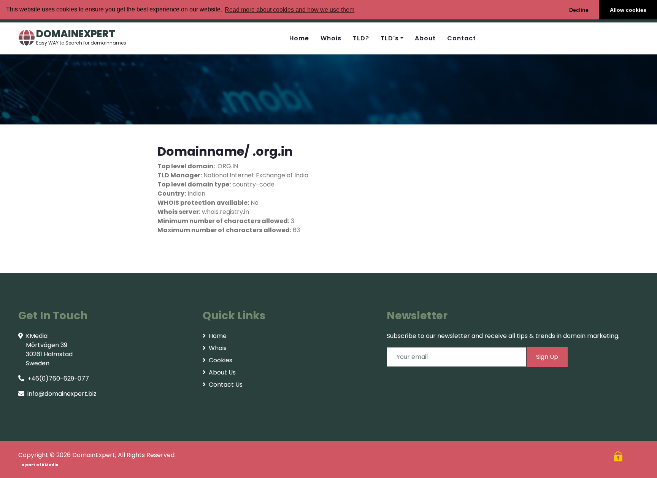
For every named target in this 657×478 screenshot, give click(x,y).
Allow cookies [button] (628, 10)
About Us (222, 372)
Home (299, 38)
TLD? (361, 38)
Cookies (220, 360)
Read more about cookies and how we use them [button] (289, 9)
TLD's (390, 38)
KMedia (50, 465)
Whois (331, 38)
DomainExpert (93, 455)
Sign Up (547, 356)
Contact (461, 38)
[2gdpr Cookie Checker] (619, 457)
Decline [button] (579, 10)
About (425, 38)
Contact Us (226, 384)
